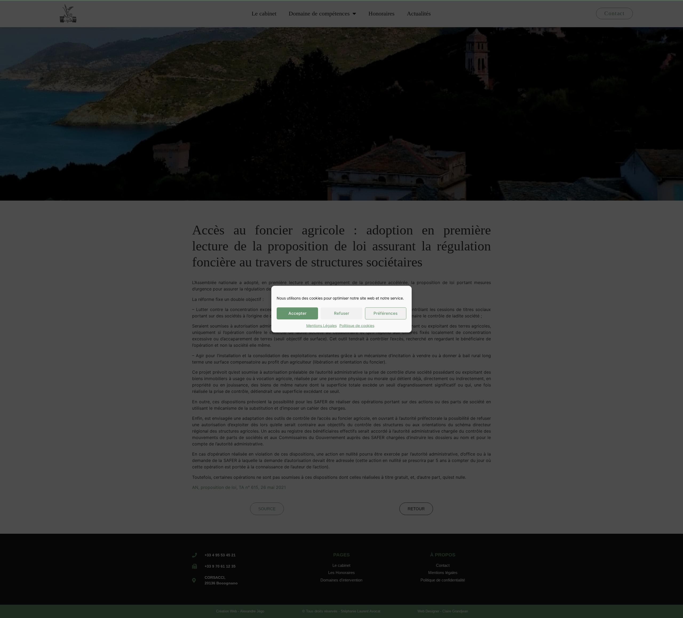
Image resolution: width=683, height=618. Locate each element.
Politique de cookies (356, 325)
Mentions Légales (321, 325)
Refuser (341, 313)
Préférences (386, 313)
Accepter (297, 313)
